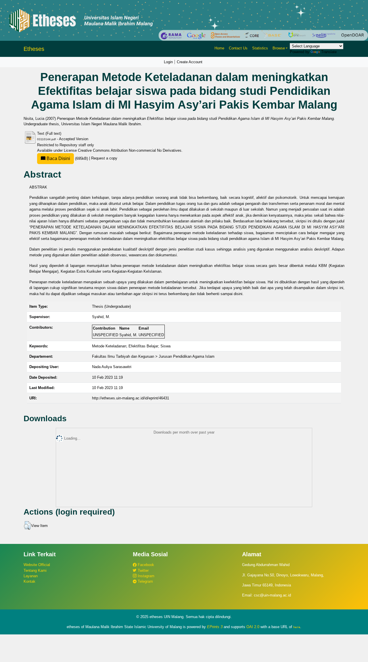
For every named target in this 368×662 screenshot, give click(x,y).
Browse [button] (279, 48)
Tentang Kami (35, 570)
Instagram (145, 576)
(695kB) (67, 158)
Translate (329, 52)
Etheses (34, 49)
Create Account (189, 62)
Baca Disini (57, 158)
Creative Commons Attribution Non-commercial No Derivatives (129, 150)
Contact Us (238, 48)
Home (219, 48)
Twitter (143, 570)
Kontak (29, 581)
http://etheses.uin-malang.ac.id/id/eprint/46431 (130, 398)
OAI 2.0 (252, 627)
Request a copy (104, 158)
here (296, 627)
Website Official (37, 565)
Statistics (260, 48)
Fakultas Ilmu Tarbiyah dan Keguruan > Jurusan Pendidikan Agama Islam (153, 356)
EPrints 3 (215, 627)
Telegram (145, 581)
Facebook (145, 565)
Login (168, 62)
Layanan (31, 576)
